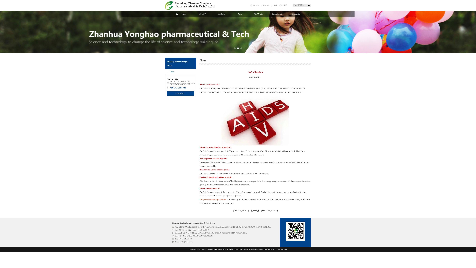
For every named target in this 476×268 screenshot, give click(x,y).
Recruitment (277, 14)
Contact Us (296, 14)
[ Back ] (255, 211)
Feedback (266, 5)
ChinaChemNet (267, 249)
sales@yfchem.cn (187, 242)
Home (184, 14)
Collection (256, 5)
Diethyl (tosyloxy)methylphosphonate (213, 200)
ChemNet (260, 249)
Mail (275, 5)
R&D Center (258, 14)
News (240, 14)
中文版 (284, 5)
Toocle (274, 249)
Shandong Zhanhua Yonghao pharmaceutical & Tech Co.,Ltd (193, 223)
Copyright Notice (282, 249)
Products (221, 14)
